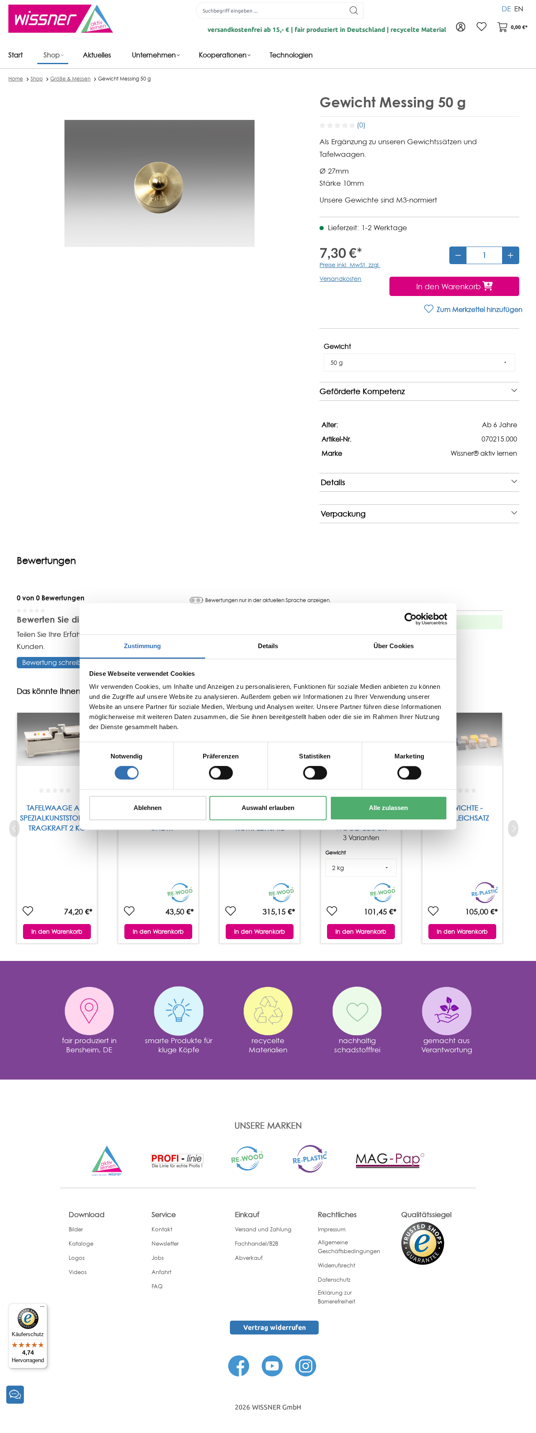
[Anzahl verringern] (458, 255)
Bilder (76, 1229)
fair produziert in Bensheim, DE (89, 1045)
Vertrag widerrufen (274, 1327)
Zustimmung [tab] (142, 645)
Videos (78, 1272)
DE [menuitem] (506, 8)
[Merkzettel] (481, 27)
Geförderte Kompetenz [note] (362, 391)
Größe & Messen (70, 78)
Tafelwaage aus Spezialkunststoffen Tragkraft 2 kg (57, 817)
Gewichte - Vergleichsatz (462, 812)
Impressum (331, 1229)
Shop (37, 78)
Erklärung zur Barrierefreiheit (336, 1297)
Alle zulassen (388, 807)
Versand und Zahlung (263, 1229)
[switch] (221, 773)
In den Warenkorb (56, 931)
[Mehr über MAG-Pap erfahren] (390, 1160)
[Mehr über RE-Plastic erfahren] (310, 1158)
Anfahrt (161, 1272)
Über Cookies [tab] (394, 645)
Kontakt (162, 1229)
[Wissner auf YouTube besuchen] (272, 1365)
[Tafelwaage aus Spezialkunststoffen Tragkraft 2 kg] (57, 748)
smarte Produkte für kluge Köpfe (178, 1045)
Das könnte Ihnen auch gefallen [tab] (75, 691)
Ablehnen (148, 807)
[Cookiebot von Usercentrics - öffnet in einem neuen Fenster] (410, 619)
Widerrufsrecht (336, 1265)
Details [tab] (268, 645)
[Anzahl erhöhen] (510, 255)
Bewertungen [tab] (46, 560)
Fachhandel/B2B (256, 1243)
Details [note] (333, 482)
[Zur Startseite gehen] (60, 19)
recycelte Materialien (268, 1045)
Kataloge (81, 1243)
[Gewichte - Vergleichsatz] (462, 748)
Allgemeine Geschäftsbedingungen (349, 1246)
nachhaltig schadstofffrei (357, 1045)
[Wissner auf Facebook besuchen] (238, 1365)
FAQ (157, 1286)
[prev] (14, 828)
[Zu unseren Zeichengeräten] (177, 1160)
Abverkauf (249, 1257)
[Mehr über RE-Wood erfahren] (248, 1158)
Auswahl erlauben (268, 807)
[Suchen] (354, 10)
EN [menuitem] (518, 8)
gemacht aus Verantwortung (446, 1045)
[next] (513, 828)
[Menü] (42, 1308)
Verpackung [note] (343, 513)
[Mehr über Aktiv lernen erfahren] (106, 1160)
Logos (77, 1257)
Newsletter (165, 1243)
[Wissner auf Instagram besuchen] (305, 1365)
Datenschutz (334, 1279)
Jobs (158, 1257)
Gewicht (337, 346)
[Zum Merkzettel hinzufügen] (27, 911)
